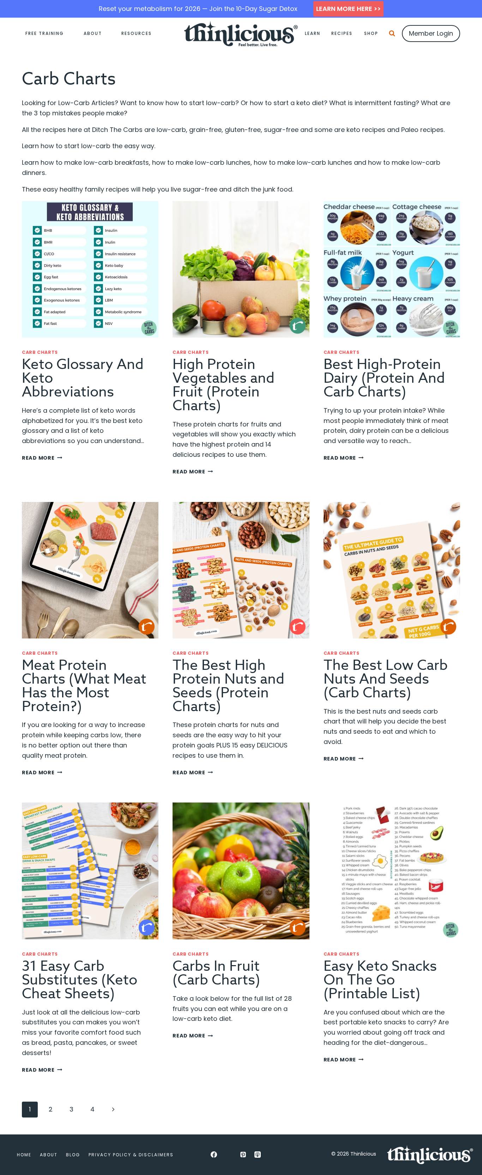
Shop (371, 33)
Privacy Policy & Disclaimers (131, 1155)
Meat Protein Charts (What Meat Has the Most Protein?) (84, 686)
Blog (73, 1155)
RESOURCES (136, 33)
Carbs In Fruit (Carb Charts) (216, 973)
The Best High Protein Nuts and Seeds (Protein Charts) (228, 686)
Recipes (342, 33)
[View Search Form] (392, 33)
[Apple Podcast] (257, 1154)
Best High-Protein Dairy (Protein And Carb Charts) (384, 378)
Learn (312, 33)
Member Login (431, 33)
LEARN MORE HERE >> (348, 8)
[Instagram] (228, 1154)
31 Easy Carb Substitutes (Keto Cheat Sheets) (79, 980)
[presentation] (90, 269)
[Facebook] (213, 1154)
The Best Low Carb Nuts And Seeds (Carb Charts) (386, 679)
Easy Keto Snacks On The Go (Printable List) (380, 980)
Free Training (44, 33)
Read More (42, 457)
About (93, 33)
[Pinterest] (243, 1154)
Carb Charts (40, 352)
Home (24, 1155)
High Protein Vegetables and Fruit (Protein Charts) (224, 385)
